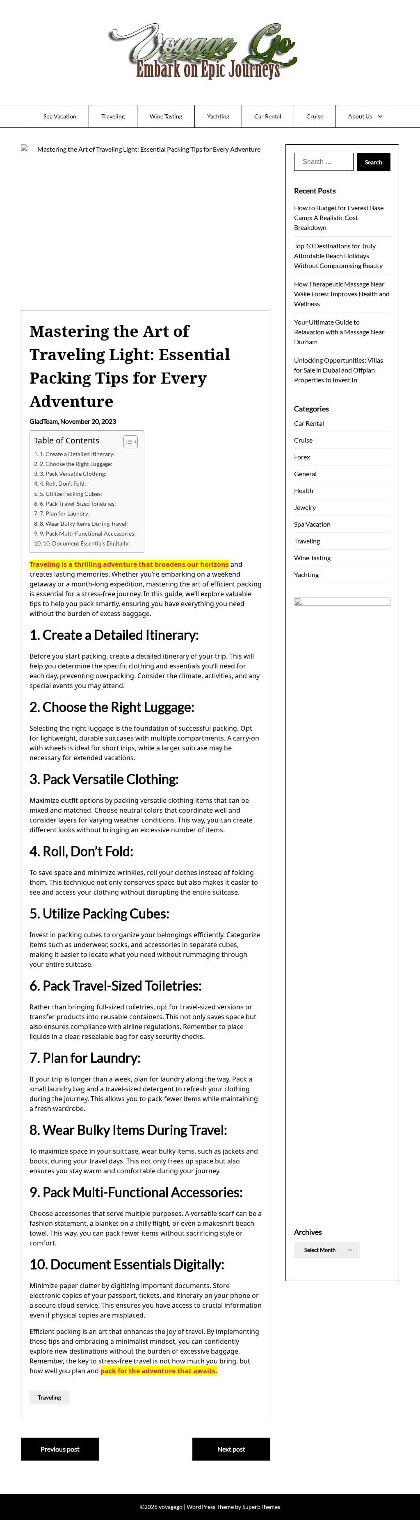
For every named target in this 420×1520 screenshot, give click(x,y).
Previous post (60, 1449)
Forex (302, 457)
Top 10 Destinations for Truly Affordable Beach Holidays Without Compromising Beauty (338, 255)
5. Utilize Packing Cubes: (71, 493)
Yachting (218, 116)
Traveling (113, 116)
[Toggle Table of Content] (126, 442)
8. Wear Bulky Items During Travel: (84, 523)
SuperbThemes (261, 1506)
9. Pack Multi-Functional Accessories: (88, 533)
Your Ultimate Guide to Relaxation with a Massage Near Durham (339, 331)
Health (303, 490)
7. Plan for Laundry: (65, 513)
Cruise (314, 116)
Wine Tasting (166, 116)
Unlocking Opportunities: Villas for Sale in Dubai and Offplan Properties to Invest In (338, 370)
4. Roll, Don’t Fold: (63, 483)
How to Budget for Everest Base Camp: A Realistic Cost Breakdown (338, 217)
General (305, 473)
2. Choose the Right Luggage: (76, 463)
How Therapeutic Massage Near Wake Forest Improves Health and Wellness (342, 293)
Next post (231, 1449)
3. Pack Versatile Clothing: (73, 473)
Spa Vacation (59, 116)
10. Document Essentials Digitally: (86, 543)
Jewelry (305, 507)
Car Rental (267, 116)
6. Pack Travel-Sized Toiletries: (78, 503)
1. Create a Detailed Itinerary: (77, 453)
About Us (360, 116)
